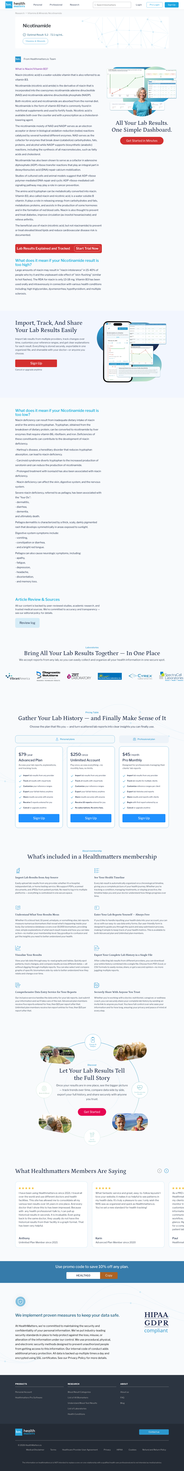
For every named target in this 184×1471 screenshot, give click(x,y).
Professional (56, 4)
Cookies (132, 1450)
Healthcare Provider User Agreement (80, 1450)
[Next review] (166, 1170)
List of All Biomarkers (78, 1397)
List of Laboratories (77, 1408)
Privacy (107, 1450)
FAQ (122, 1397)
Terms (53, 1450)
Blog (122, 1403)
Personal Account (23, 1392)
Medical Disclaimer (35, 1450)
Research (74, 4)
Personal (37, 4)
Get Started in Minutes (141, 140)
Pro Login (154, 4)
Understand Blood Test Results (82, 1403)
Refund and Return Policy (154, 1450)
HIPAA (120, 1450)
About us (124, 1392)
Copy (108, 1275)
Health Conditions (76, 1414)
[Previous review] (159, 1170)
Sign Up (172, 4)
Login (139, 4)
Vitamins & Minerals (35, 41)
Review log (27, 623)
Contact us (154, 1432)
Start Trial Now (87, 248)
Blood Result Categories (79, 1392)
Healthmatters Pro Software (28, 1397)
